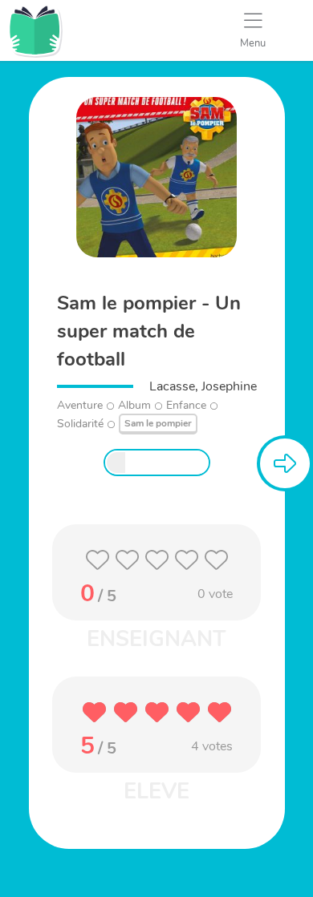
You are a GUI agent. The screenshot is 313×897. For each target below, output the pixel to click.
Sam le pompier (158, 423)
